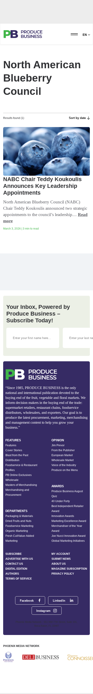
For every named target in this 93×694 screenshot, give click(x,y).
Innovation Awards (62, 516)
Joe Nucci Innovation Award (68, 535)
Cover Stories (13, 450)
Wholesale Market (62, 460)
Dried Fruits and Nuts (18, 521)
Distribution (12, 460)
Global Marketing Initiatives (68, 540)
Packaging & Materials (19, 516)
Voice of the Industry (63, 465)
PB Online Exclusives (18, 475)
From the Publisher (63, 450)
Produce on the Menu (64, 470)
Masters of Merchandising (21, 485)
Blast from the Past (16, 455)
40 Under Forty (60, 501)
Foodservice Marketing (19, 526)
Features (10, 445)
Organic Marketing (16, 530)
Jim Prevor (58, 445)
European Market (62, 455)
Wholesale (12, 480)
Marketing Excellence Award (68, 521)
